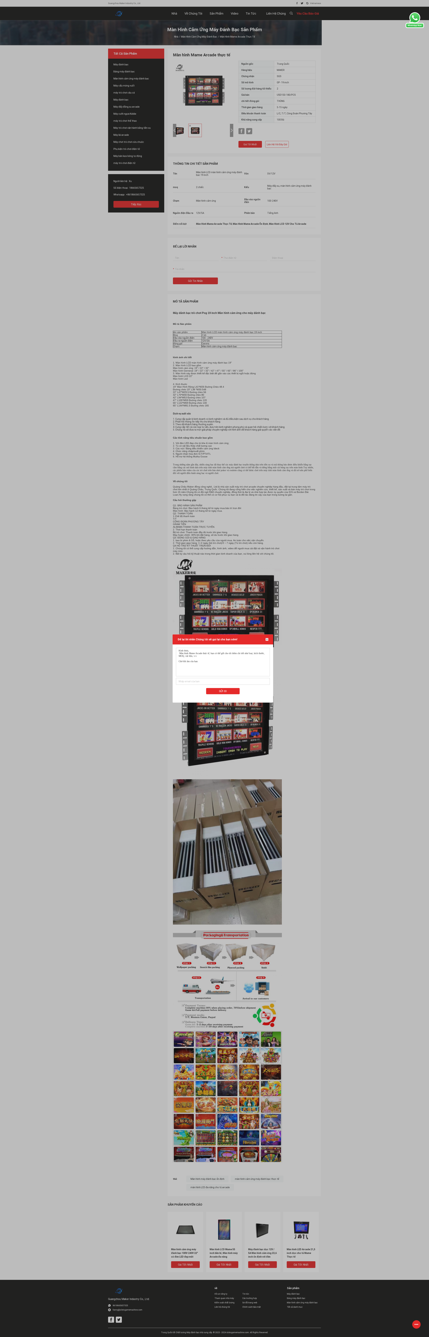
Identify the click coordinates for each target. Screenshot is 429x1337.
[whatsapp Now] (415, 27)
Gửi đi (223, 691)
